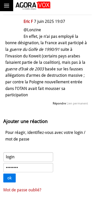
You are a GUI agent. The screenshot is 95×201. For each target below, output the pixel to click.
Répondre (59, 103)
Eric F (28, 21)
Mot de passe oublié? (22, 190)
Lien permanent (77, 103)
